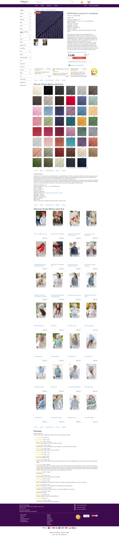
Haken (21, 22)
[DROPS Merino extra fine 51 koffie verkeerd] (93, 152)
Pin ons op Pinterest (81, 509)
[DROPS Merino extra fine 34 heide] (48, 131)
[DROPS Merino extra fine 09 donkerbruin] (59, 100)
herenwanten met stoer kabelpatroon (90, 234)
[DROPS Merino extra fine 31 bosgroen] (93, 121)
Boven (36, 80)
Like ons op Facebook (82, 505)
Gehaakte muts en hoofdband (57, 234)
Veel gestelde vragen (24, 518)
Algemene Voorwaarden (55, 532)
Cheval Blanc (22, 48)
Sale (85, 5)
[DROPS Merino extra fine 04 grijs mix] (70, 90)
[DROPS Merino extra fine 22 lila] (70, 111)
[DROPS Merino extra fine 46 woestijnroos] (37, 152)
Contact (22, 517)
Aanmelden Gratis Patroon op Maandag (28, 511)
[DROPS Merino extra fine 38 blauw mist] (93, 131)
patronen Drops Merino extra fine (79, 52)
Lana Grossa (22, 66)
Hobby (21, 25)
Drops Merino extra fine (51, 10)
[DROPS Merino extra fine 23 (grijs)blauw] (81, 111)
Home (36, 5)
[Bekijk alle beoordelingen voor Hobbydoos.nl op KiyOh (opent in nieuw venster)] (83, 2)
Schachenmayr (23, 79)
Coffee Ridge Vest (72, 356)
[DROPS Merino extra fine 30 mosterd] (81, 121)
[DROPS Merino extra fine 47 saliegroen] (48, 152)
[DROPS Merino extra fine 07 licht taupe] (37, 100)
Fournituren (22, 19)
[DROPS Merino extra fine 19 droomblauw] (48, 111)
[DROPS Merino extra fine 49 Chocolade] (70, 152)
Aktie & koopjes (23, 85)
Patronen (49, 5)
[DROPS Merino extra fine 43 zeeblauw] (70, 141)
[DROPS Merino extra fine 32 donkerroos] (37, 131)
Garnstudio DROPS (23, 57)
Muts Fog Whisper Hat (39, 325)
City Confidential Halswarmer (74, 387)
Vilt (20, 35)
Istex (21, 60)
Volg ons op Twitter (81, 507)
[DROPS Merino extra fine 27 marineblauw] (59, 121)
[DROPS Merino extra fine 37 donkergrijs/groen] (81, 131)
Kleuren (41, 80)
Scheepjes (49, 524)
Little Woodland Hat (38, 356)
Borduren (21, 13)
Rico (21, 76)
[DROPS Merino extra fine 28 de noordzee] (70, 121)
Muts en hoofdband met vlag (40, 234)
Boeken (56, 5)
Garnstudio (49, 518)
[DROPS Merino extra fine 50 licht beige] (81, 152)
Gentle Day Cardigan (89, 325)
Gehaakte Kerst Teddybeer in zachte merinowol (74, 234)
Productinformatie (49, 80)
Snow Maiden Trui (38, 417)
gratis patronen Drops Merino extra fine (54, 193)
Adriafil (21, 42)
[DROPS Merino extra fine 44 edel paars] (81, 141)
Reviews (64, 80)
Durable (21, 54)
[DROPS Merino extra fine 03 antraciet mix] (59, 90)
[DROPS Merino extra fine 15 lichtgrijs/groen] (93, 100)
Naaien (21, 28)
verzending (74, 65)
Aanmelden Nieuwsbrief (24, 510)
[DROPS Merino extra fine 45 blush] (93, 141)
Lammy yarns (22, 63)
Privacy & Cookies (65, 532)
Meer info (45, 238)
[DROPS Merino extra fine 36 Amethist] (70, 131)
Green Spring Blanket (89, 417)
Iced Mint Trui (54, 387)
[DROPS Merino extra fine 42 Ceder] (59, 141)
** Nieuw (21, 10)
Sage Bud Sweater (55, 356)
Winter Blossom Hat (89, 387)
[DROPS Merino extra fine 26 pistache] (48, 121)
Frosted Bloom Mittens (39, 387)
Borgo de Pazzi (23, 45)
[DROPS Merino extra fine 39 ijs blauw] (37, 141)
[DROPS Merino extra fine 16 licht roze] (37, 111)
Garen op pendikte (93, 5)
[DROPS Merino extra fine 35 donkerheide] (59, 131)
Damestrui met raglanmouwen (74, 295)
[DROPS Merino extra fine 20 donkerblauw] (59, 111)
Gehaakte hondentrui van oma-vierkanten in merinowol (40, 295)
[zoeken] (72, 2)
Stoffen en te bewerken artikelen (24, 32)
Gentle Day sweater (72, 325)
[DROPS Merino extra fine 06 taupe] (93, 90)
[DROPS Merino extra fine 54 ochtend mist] (59, 162)
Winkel (42, 5)
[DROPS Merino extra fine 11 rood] (70, 100)
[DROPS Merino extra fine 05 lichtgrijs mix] (81, 90)
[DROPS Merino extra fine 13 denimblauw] (81, 100)
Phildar (21, 73)
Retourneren (23, 516)
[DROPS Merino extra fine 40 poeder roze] (48, 141)
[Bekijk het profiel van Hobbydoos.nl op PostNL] (86, 516)
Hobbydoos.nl (37, 10)
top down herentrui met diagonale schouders (73, 265)
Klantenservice (23, 514)
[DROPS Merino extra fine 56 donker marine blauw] (81, 162)
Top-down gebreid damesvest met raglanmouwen (57, 295)
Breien (21, 16)
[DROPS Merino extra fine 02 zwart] (48, 90)
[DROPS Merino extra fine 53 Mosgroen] (48, 162)
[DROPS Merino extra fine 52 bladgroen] (37, 162)
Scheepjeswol (22, 82)
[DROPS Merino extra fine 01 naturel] (37, 90)
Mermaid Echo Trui (72, 417)
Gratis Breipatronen (24, 521)
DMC (21, 51)
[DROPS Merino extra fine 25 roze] (37, 121)
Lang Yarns (22, 69)
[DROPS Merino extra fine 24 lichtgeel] (93, 111)
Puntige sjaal (54, 325)
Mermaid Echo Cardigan (56, 417)
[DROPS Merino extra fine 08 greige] (48, 100)
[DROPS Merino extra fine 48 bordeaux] (59, 152)
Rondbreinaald (23, 520)
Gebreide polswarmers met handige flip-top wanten (40, 265)
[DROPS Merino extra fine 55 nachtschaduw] (70, 162)
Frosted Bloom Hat (89, 356)
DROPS (43, 10)
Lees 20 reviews (76, 15)
